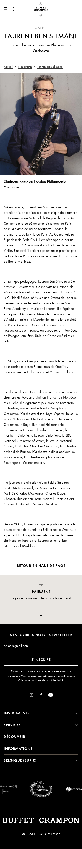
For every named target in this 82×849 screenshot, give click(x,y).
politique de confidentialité (47, 680)
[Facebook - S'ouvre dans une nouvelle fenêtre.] (41, 696)
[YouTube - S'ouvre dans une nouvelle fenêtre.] (50, 696)
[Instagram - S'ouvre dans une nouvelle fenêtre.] (31, 696)
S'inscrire (41, 659)
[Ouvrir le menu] (5, 9)
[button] (35, 615)
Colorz (52, 834)
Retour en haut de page (41, 565)
